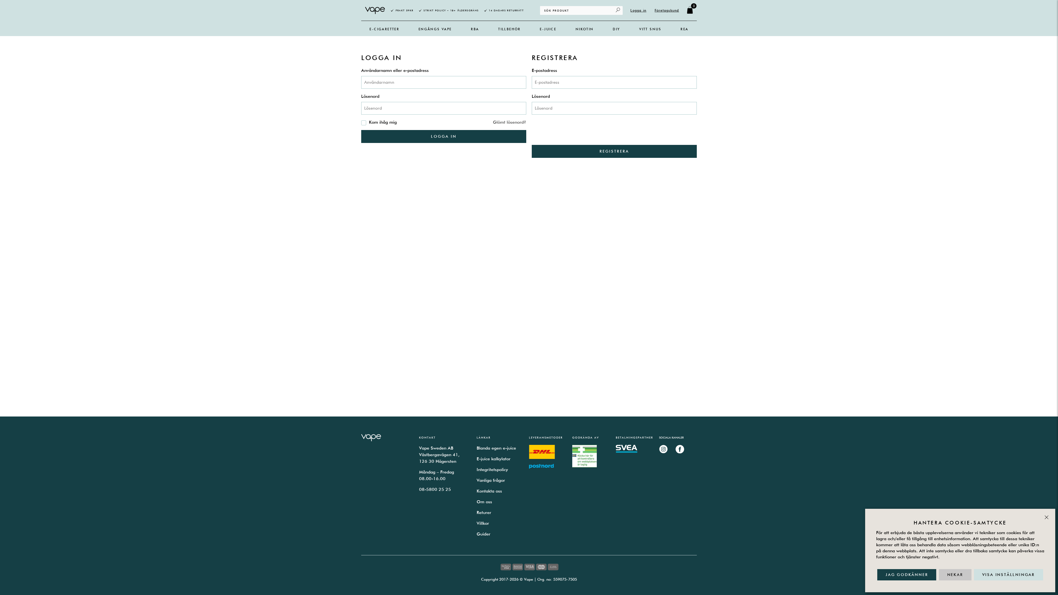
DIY (616, 29)
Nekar (955, 574)
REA (684, 29)
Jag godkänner (907, 574)
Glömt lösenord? (509, 122)
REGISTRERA (614, 151)
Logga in (638, 10)
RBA (475, 29)
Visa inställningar (1008, 574)
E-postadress (544, 70)
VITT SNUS (650, 29)
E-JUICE (548, 29)
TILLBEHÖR (509, 29)
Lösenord (370, 96)
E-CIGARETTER (384, 29)
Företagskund (667, 10)
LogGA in (444, 136)
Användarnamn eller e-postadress (395, 70)
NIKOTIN (585, 29)
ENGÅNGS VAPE (435, 29)
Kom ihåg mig (383, 122)
